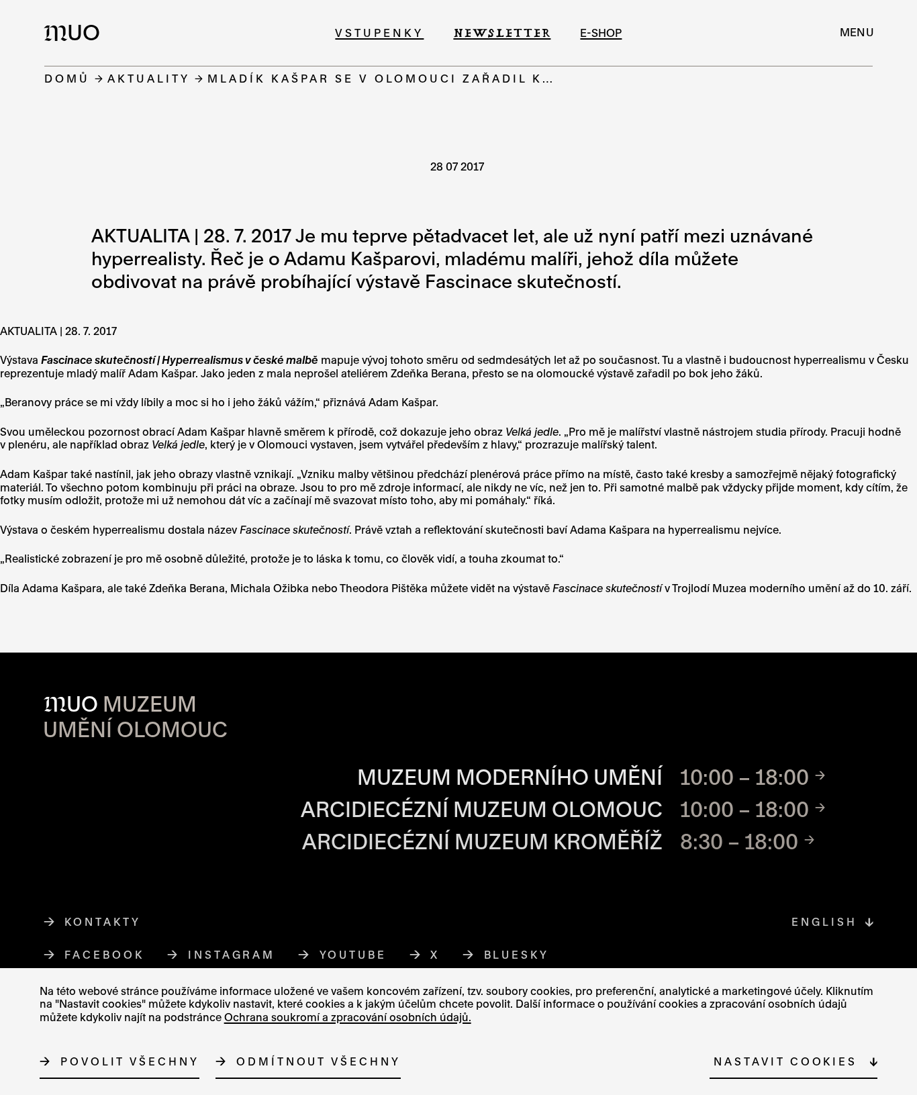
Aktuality (148, 78)
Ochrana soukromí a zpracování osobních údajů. (347, 1017)
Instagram (232, 955)
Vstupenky (379, 32)
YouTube (353, 955)
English (824, 922)
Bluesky (517, 955)
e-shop (601, 32)
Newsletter (501, 32)
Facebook (104, 955)
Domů (67, 78)
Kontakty (102, 922)
